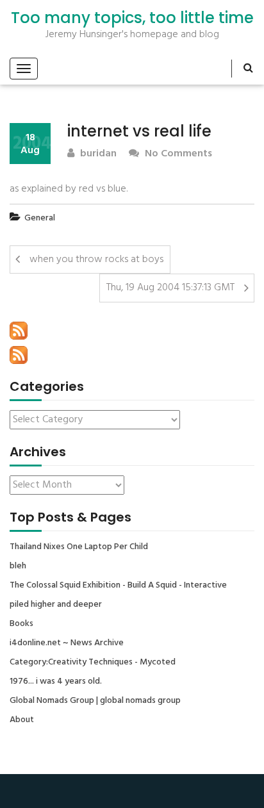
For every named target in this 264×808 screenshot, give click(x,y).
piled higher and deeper (56, 604)
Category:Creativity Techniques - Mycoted (93, 662)
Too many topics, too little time (132, 18)
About (22, 720)
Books (21, 624)
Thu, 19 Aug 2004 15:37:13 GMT (170, 287)
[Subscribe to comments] (19, 355)
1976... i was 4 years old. (56, 681)
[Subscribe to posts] (19, 331)
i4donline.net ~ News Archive (67, 643)
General (39, 218)
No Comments (177, 154)
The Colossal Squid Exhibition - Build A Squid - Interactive (118, 585)
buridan (97, 154)
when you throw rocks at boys (96, 259)
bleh (18, 566)
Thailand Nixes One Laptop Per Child (79, 547)
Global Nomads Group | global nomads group (95, 701)
